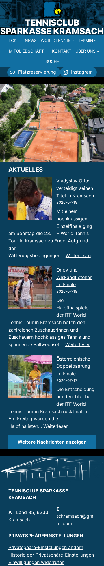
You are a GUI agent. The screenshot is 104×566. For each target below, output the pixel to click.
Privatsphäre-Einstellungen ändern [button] (45, 547)
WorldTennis (55, 40)
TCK (12, 40)
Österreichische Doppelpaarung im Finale (73, 366)
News (31, 40)
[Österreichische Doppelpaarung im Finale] (30, 378)
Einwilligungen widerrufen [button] (36, 562)
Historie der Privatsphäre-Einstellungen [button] (51, 555)
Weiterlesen (78, 255)
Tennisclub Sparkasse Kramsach (52, 26)
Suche (52, 61)
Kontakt (61, 51)
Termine (87, 40)
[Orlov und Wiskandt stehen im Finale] (30, 289)
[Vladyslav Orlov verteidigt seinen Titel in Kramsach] (30, 200)
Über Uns (85, 51)
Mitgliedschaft (26, 51)
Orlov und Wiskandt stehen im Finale (74, 277)
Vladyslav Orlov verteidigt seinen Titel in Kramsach (75, 188)
